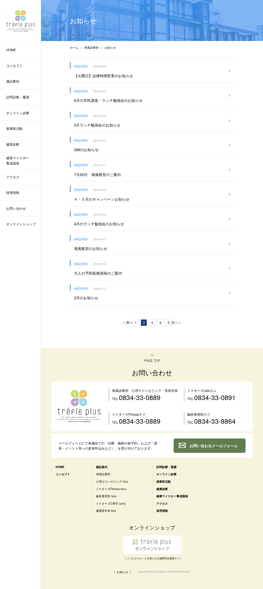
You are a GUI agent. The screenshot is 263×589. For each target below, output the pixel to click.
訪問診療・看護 (17, 97)
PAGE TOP (152, 360)
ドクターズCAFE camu (111, 503)
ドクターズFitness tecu (111, 489)
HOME (11, 49)
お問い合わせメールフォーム (214, 445)
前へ (129, 322)
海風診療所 (91, 47)
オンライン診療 (17, 112)
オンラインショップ (21, 224)
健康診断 (12, 144)
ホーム (74, 47)
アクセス (12, 177)
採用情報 (12, 192)
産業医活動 (14, 128)
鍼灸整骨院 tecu (106, 496)
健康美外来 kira (106, 510)
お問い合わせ (16, 208)
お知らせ (122, 572)
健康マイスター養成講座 (17, 160)
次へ (174, 322)
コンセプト (14, 65)
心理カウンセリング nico (112, 481)
